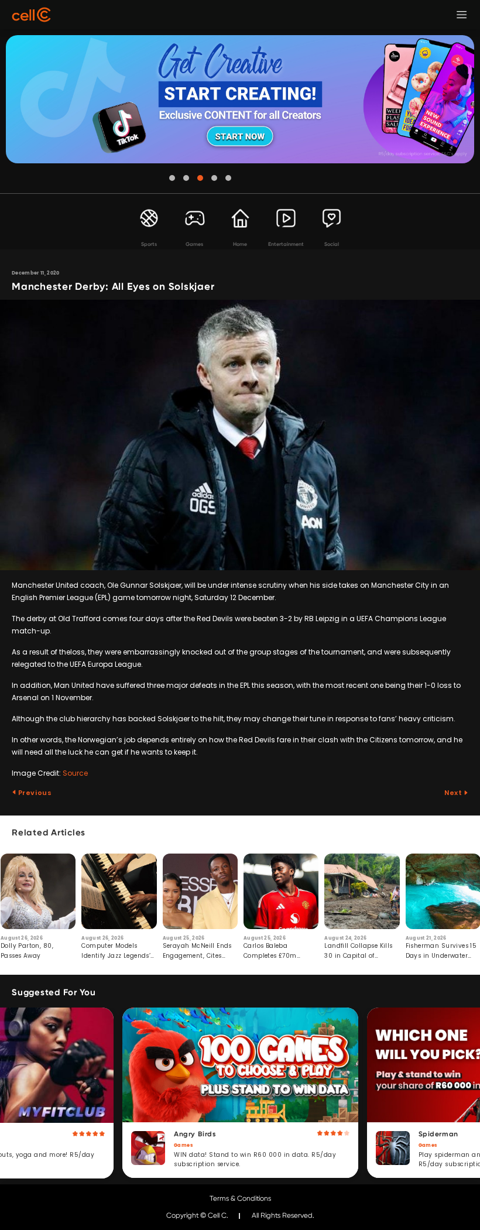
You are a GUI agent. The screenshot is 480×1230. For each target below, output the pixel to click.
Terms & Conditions (240, 1198)
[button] (172, 178)
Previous (34, 792)
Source (75, 773)
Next (454, 792)
